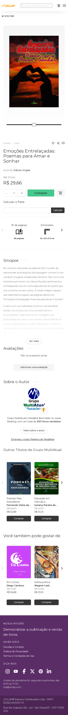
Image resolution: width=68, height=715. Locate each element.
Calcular (57, 210)
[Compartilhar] (58, 143)
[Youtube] (16, 671)
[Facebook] (24, 671)
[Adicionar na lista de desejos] (53, 143)
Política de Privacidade (15, 651)
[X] (32, 671)
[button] (64, 5)
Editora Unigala (22, 170)
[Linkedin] (49, 671)
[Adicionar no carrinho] (60, 193)
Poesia (6, 143)
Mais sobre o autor (34, 430)
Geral (16, 143)
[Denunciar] (63, 143)
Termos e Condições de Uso (18, 655)
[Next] (62, 230)
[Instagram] (7, 671)
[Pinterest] (41, 671)
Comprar (40, 193)
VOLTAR (9, 16)
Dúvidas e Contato (13, 647)
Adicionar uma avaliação (34, 367)
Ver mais (34, 341)
